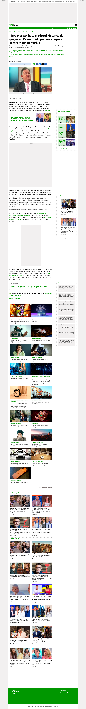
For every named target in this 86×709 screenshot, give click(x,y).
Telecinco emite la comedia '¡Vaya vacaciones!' (62, 133)
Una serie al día (70, 1)
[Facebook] (36, 64)
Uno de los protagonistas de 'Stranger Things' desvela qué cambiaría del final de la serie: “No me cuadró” (66, 311)
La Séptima (39, 1)
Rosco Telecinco (44, 1)
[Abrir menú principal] (76, 25)
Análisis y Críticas (52, 28)
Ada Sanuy (12, 578)
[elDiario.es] (15, 694)
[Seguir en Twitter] (60, 692)
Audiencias (26, 28)
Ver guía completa (62, 148)
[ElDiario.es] (71, 28)
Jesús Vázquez (65, 1)
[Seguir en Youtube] (65, 692)
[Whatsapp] (34, 64)
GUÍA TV (64, 111)
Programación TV (19, 28)
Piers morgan (17, 298)
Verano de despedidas (34, 1)
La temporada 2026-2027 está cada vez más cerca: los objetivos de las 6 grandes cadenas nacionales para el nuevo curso (41, 532)
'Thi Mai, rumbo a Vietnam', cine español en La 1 (62, 118)
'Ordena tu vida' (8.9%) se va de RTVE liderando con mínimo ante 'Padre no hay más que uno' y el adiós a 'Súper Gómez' (20, 662)
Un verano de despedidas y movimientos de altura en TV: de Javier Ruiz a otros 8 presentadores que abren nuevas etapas (19, 620)
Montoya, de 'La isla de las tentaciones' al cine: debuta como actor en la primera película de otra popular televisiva (19, 641)
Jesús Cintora (49, 1)
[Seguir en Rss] (67, 692)
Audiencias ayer (27, 1)
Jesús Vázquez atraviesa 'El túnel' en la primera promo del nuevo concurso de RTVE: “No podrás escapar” (66, 334)
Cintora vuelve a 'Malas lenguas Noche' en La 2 (62, 126)
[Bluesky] (39, 64)
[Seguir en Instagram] (63, 692)
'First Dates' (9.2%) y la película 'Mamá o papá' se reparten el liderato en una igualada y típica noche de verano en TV (42, 641)
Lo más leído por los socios (16, 492)
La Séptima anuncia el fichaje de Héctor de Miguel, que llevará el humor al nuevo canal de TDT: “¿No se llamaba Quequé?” (20, 532)
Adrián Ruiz (34, 602)
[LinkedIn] (45, 64)
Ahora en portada (14, 538)
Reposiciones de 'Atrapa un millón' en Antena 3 (62, 141)
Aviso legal (42, 706)
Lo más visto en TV (34, 28)
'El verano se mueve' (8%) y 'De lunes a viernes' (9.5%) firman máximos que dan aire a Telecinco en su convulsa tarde (42, 662)
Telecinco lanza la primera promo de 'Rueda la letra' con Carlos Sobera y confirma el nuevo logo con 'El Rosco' (19, 598)
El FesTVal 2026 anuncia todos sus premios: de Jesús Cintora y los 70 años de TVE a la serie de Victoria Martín (42, 619)
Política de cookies (48, 706)
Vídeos (45, 28)
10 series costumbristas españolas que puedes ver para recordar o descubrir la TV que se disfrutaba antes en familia (20, 510)
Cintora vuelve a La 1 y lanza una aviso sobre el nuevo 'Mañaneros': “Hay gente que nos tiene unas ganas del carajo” (42, 599)
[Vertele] (15, 691)
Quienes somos (31, 706)
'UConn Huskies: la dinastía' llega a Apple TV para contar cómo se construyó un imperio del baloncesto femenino (66, 319)
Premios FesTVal (59, 1)
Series (41, 28)
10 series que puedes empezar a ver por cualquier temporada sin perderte (20, 575)
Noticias (12, 28)
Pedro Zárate (34, 535)
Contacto (37, 706)
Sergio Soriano (34, 514)
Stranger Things (54, 1)
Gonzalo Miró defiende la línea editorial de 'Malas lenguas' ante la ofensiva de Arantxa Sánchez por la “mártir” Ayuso (41, 510)
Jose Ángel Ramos (13, 514)
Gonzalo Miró (75, 1)
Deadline (47, 110)
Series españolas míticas (21, 1)
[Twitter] (42, 64)
